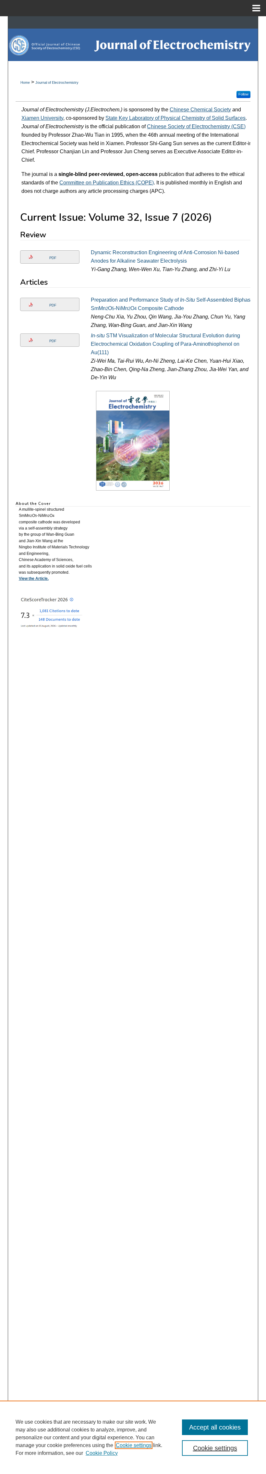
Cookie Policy (102, 1453)
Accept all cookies (215, 1427)
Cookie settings (133, 1445)
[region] (133, 1437)
